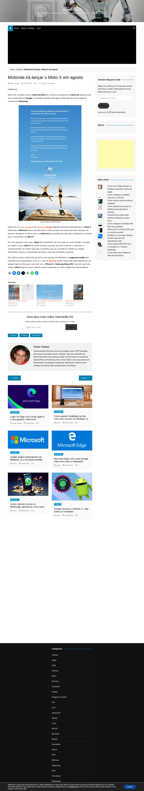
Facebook (56, 686)
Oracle (54, 750)
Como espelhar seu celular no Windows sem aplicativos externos (119, 209)
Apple (54, 660)
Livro (39, 28)
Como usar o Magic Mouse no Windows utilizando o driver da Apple (119, 189)
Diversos (55, 681)
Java (54, 707)
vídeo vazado (26, 227)
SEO (54, 771)
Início (16, 28)
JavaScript (56, 713)
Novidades (51, 83)
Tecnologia (56, 776)
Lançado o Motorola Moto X (18, 301)
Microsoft (55, 734)
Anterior (16, 378)
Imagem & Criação (59, 697)
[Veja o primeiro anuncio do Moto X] (49, 292)
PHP (54, 755)
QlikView (55, 760)
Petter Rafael (14, 83)
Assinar (71, 327)
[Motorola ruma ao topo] (78, 292)
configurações (73, 787)
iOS (53, 702)
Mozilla (54, 739)
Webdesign (56, 781)
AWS (54, 665)
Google (55, 692)
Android (19, 69)
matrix (58, 423)
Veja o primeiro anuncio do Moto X (48, 301)
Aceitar (129, 787)
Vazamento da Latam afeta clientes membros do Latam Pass (118, 218)
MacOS (55, 728)
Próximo (84, 378)
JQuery (54, 718)
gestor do (44, 227)
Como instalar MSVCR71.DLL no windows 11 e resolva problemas (119, 247)
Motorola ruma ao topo (73, 301)
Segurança (56, 765)
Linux (54, 723)
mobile (24, 335)
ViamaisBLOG (72, 10)
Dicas (54, 676)
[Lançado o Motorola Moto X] (21, 292)
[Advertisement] (72, 48)
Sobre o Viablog (27, 28)
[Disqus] (50, 552)
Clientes (55, 671)
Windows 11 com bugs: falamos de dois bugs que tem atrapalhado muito (120, 238)
